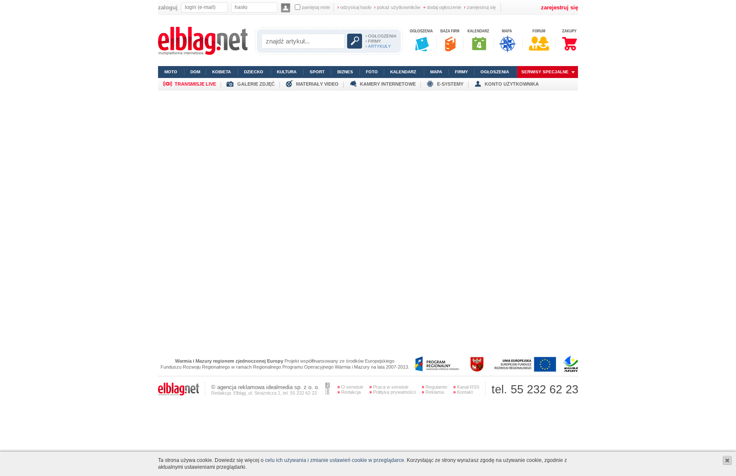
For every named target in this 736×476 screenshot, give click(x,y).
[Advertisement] (368, 150)
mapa (436, 71)
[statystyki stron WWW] (327, 392)
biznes (345, 71)
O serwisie (350, 386)
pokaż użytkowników (397, 7)
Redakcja (349, 392)
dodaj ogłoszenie (442, 7)
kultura (286, 71)
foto (372, 71)
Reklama (433, 392)
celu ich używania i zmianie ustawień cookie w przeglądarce (334, 460)
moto (170, 71)
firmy (461, 71)
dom (195, 71)
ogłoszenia (494, 71)
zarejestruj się (480, 7)
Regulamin (434, 386)
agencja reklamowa (240, 387)
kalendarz (403, 71)
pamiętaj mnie (316, 7)
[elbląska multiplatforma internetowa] (202, 53)
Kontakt (463, 392)
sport (317, 71)
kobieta (221, 71)
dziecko (253, 71)
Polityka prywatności (392, 392)
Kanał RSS (466, 386)
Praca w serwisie (388, 386)
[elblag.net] (178, 393)
